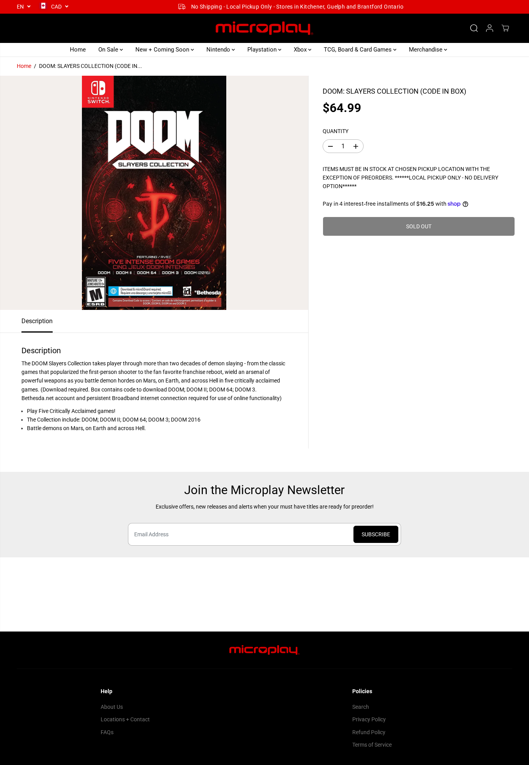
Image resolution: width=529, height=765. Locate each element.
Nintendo (219, 49)
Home (78, 49)
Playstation (262, 49)
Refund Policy (368, 732)
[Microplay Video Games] (264, 28)
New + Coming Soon (163, 49)
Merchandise (426, 49)
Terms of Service (372, 745)
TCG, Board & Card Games (358, 49)
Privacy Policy (369, 719)
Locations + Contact (125, 719)
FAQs (107, 732)
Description (37, 321)
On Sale (109, 49)
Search (360, 707)
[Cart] (505, 28)
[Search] (474, 28)
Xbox (301, 49)
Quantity (335, 131)
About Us (112, 707)
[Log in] (490, 28)
